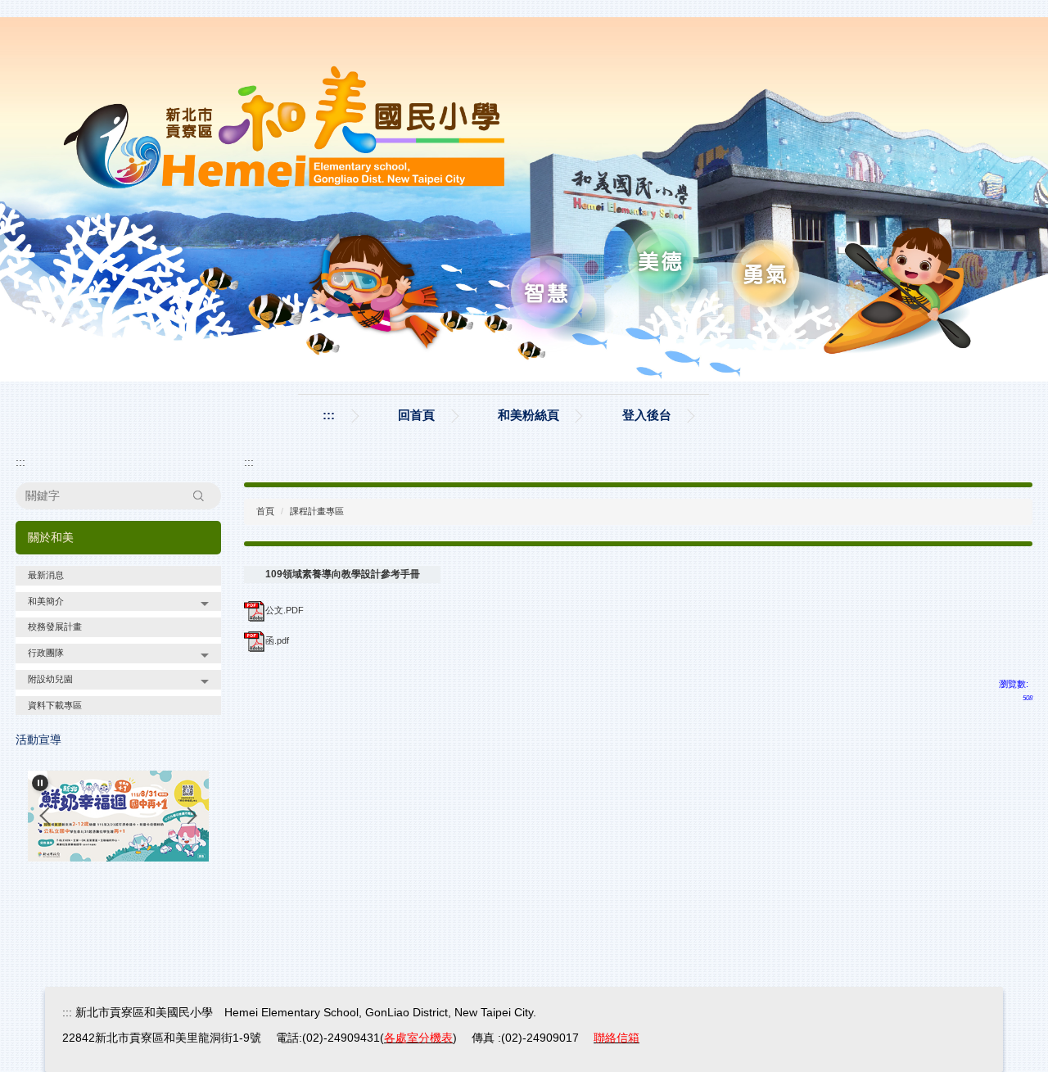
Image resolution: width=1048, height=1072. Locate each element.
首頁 (265, 511)
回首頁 (416, 415)
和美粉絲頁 (528, 415)
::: (329, 415)
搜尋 (198, 495)
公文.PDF (284, 610)
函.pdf (277, 640)
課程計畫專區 (317, 511)
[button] (118, 602)
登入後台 (646, 415)
